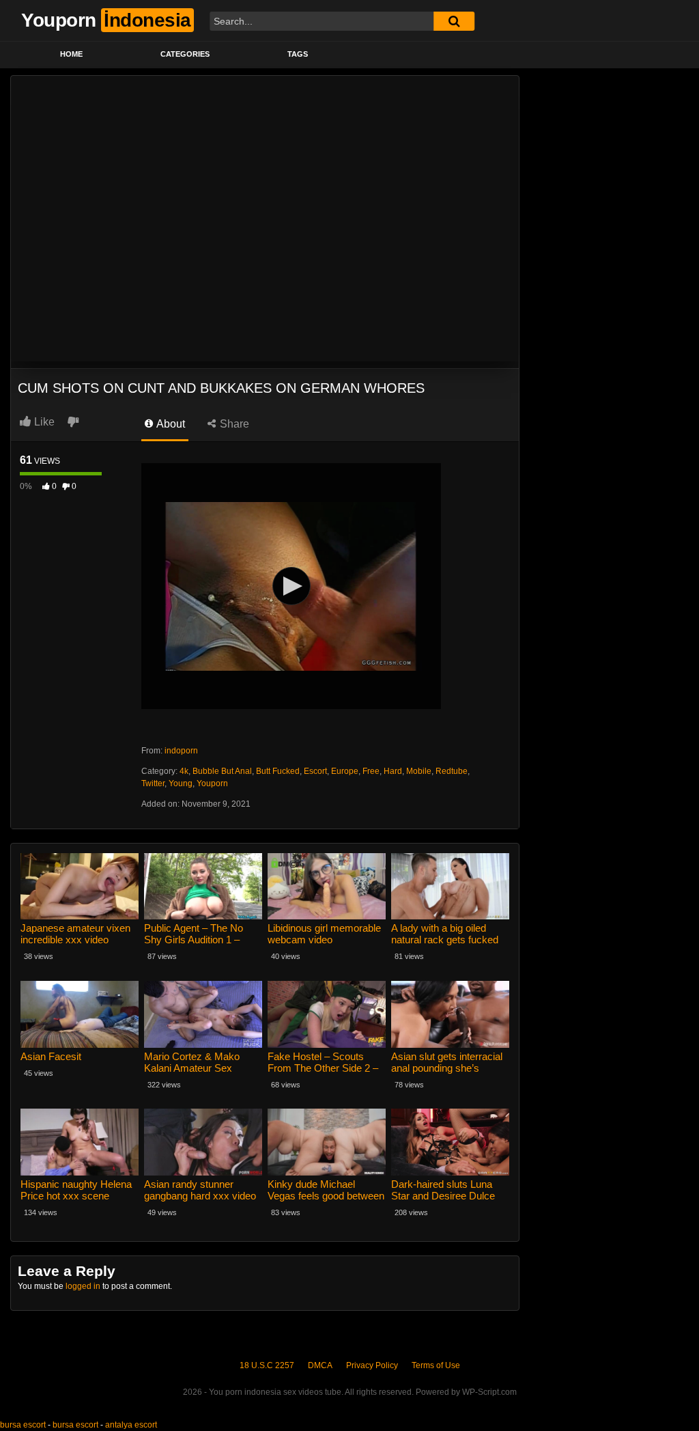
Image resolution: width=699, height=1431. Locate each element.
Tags (297, 54)
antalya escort (131, 1425)
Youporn (212, 783)
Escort (315, 771)
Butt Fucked (278, 771)
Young (180, 783)
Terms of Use (436, 1365)
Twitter (153, 783)
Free (371, 771)
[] (453, 21)
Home (71, 54)
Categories (185, 54)
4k (184, 771)
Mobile (418, 771)
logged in (83, 1286)
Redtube (452, 771)
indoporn (181, 750)
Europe (344, 771)
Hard (393, 771)
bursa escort (23, 1425)
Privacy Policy (372, 1365)
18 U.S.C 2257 (267, 1365)
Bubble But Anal (222, 771)
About (169, 424)
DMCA (320, 1365)
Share (233, 424)
